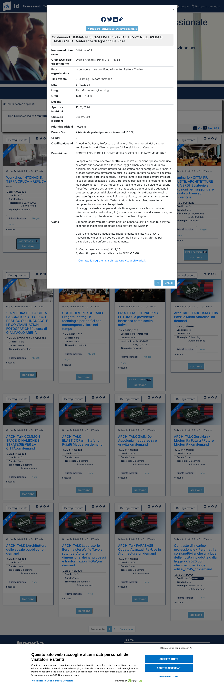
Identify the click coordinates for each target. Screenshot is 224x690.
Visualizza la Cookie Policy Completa (52, 680)
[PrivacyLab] (134, 680)
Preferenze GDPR (168, 676)
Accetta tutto (169, 659)
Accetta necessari (169, 668)
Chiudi (169, 282)
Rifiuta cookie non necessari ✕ (176, 648)
